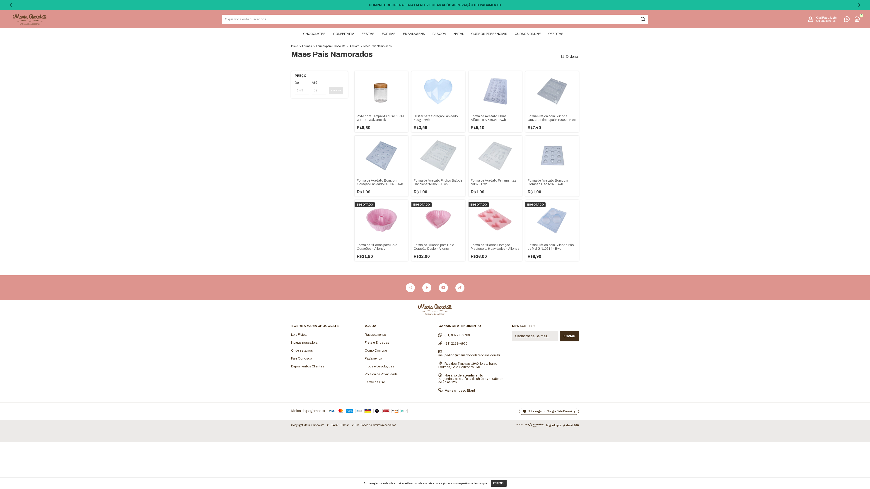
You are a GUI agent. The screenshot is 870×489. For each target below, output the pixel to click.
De (297, 82)
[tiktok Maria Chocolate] (459, 287)
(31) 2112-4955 (455, 343)
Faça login (829, 17)
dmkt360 (572, 425)
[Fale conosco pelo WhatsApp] (847, 20)
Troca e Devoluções (379, 366)
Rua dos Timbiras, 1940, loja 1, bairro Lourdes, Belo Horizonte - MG (467, 365)
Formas (307, 46)
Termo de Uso (375, 382)
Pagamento (373, 358)
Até (314, 82)
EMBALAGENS (414, 34)
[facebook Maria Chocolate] (426, 287)
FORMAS (389, 34)
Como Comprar (376, 350)
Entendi (498, 483)
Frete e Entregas (377, 342)
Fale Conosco (301, 358)
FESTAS (368, 34)
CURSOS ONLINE (528, 34)
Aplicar (336, 90)
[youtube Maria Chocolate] (443, 287)
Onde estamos (302, 350)
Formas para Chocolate (330, 46)
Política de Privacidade (381, 374)
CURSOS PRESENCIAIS (489, 34)
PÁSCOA (439, 34)
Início (294, 46)
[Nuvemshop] (530, 426)
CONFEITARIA (343, 34)
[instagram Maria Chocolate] (410, 287)
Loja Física (299, 334)
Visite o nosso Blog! (459, 390)
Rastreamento (375, 334)
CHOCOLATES (314, 34)
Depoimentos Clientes (307, 366)
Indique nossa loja (304, 342)
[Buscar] (642, 19)
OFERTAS (555, 34)
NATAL (459, 34)
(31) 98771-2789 (457, 335)
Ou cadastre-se (826, 20)
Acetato (354, 46)
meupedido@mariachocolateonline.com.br (469, 355)
